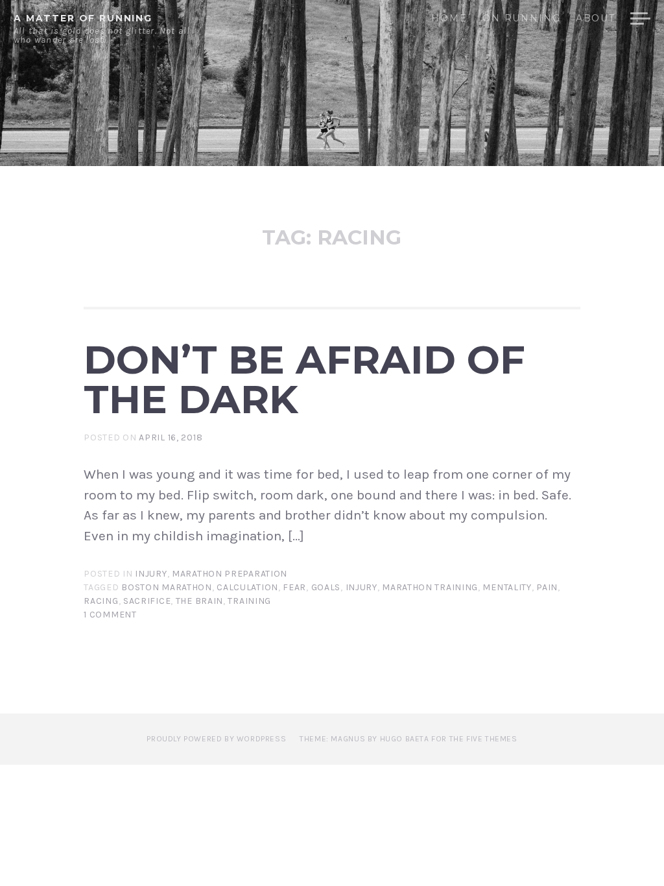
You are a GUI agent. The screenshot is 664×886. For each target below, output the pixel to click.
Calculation (247, 587)
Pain (547, 587)
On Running (521, 19)
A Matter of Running (83, 18)
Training (249, 600)
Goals (326, 587)
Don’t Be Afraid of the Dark (304, 379)
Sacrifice (147, 600)
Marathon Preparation (229, 573)
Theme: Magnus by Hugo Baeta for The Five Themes (408, 738)
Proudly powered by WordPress (216, 738)
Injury (151, 573)
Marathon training (430, 587)
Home (449, 19)
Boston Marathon (166, 587)
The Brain (199, 600)
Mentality (506, 587)
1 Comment (110, 614)
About (595, 19)
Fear (294, 587)
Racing (101, 600)
